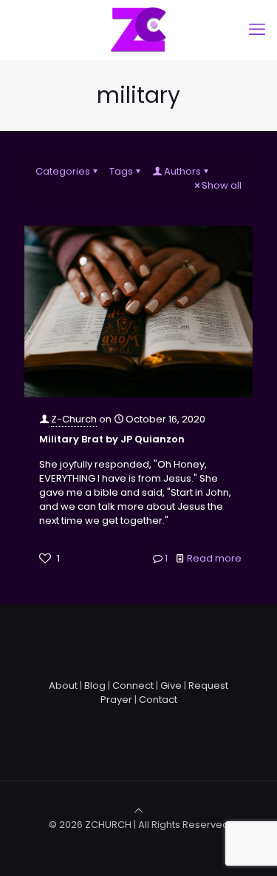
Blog (95, 685)
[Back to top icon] (138, 810)
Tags (121, 171)
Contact (158, 700)
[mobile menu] (257, 29)
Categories (62, 171)
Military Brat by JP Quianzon (112, 439)
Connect (133, 685)
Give (171, 685)
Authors (182, 171)
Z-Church (74, 419)
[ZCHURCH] (138, 29)
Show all (222, 185)
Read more (214, 558)
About (63, 685)
